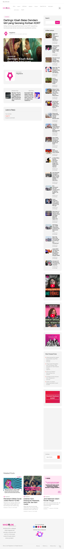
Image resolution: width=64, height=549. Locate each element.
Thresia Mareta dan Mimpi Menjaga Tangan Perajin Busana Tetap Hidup (55, 49)
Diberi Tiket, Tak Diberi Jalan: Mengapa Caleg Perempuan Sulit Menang (56, 70)
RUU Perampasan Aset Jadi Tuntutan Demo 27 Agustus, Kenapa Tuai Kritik (56, 189)
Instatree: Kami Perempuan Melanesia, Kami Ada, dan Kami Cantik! (32, 501)
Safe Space (24, 6)
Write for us (45, 545)
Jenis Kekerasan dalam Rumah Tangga (51, 499)
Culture (35, 6)
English (22, 9)
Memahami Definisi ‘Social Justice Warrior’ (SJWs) (12, 499)
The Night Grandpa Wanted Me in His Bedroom (52, 377)
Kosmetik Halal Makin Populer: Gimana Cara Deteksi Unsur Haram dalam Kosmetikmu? (29, 96)
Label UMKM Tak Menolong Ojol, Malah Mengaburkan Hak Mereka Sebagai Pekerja (56, 252)
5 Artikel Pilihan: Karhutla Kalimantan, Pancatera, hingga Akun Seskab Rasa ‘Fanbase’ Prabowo (55, 162)
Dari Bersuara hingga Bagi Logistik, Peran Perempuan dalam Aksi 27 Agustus (55, 104)
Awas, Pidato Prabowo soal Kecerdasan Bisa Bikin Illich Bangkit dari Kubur (55, 140)
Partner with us (53, 545)
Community (16, 9)
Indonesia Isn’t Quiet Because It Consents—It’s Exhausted (56, 263)
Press (60, 545)
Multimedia (50, 6)
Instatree (7, 16)
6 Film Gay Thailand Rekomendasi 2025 (50, 372)
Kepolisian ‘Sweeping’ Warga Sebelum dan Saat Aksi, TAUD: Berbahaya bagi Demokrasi (56, 128)
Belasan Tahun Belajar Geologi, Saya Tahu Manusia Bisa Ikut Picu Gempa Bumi (56, 92)
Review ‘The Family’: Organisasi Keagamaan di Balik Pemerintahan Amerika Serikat (16, 96)
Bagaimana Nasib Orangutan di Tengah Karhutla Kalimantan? (55, 37)
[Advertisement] (52, 429)
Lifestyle (30, 6)
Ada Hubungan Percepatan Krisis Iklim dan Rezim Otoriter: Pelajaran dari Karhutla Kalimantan (55, 176)
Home (14, 6)
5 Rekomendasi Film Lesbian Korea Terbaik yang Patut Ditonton (52, 359)
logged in (7, 116)
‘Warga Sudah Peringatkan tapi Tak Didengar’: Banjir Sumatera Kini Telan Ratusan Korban (52, 366)
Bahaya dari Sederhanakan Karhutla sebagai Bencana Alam (55, 116)
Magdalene (12, 32)
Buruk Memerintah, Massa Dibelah (55, 151)
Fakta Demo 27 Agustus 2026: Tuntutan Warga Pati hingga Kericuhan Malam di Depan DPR (56, 215)
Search (47, 18)
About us (38, 545)
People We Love (43, 6)
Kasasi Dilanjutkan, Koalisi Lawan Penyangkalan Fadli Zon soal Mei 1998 (55, 202)
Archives (47, 454)
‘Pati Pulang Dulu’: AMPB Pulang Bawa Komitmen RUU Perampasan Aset (56, 228)
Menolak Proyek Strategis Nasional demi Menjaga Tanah (56, 59)
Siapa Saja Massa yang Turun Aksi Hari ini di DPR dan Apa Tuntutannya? (55, 240)
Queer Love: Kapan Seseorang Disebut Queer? (52, 382)
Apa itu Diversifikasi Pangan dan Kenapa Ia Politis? (55, 81)
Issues (18, 6)
